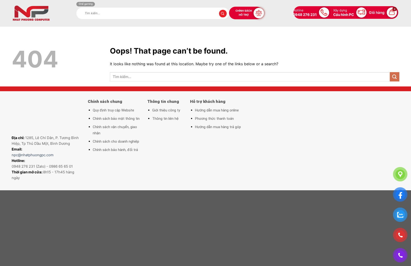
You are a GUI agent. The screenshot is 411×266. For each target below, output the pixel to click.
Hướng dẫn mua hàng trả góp (218, 127)
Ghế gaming (86, 3)
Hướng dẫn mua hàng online (217, 110)
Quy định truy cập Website (113, 110)
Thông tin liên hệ (165, 118)
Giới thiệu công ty (166, 110)
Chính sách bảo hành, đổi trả (115, 150)
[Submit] (394, 76)
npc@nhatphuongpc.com (33, 155)
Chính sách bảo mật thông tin (116, 118)
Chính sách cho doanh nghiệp (116, 141)
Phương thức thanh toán (214, 118)
